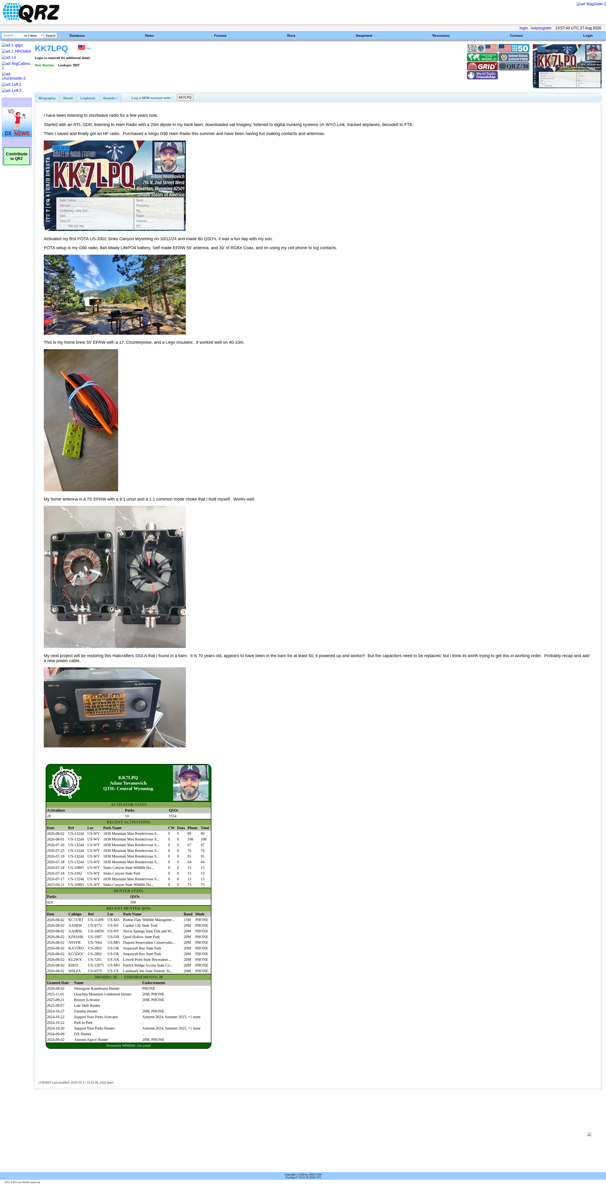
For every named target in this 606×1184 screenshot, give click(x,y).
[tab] (47, 98)
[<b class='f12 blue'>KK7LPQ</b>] (567, 87)
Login (588, 35)
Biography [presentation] (47, 98)
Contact (516, 35)
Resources (441, 35)
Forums (220, 35)
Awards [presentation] (110, 98)
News (149, 35)
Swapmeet (364, 35)
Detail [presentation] (68, 98)
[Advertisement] (309, 1134)
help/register (541, 28)
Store (291, 35)
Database (77, 35)
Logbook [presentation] (87, 98)
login (524, 28)
